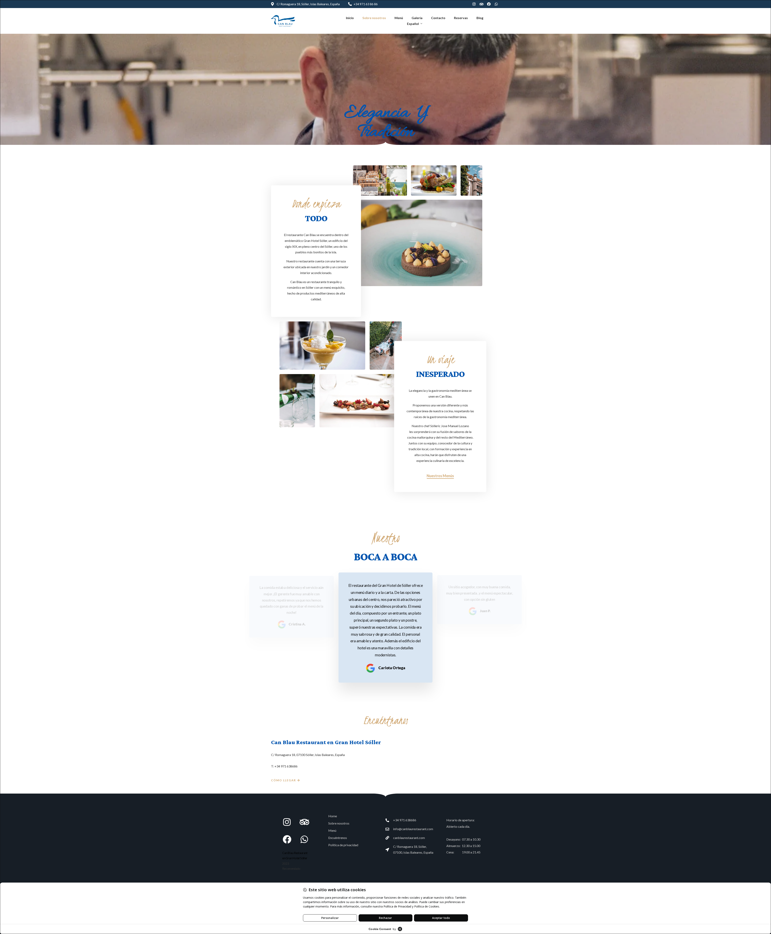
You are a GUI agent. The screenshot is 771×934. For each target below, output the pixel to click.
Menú (399, 18)
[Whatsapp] (496, 4)
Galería (417, 18)
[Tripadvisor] (481, 4)
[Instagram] (474, 4)
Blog (479, 18)
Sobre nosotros (374, 18)
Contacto (438, 18)
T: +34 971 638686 (284, 766)
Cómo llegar (283, 780)
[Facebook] (489, 4)
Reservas (461, 18)
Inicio (350, 18)
